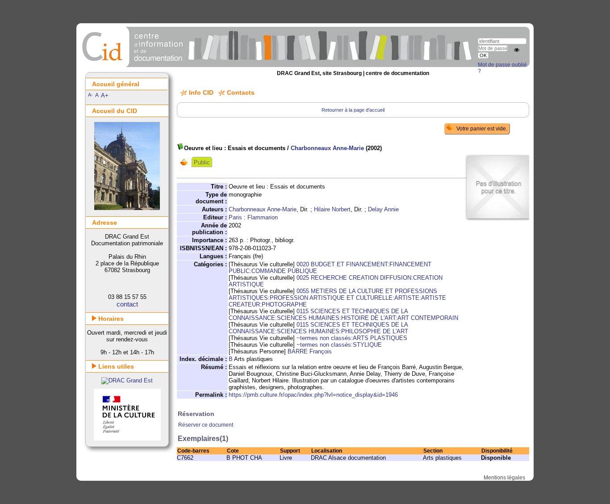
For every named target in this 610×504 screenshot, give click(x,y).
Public (202, 162)
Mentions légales (504, 478)
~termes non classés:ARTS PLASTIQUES (352, 338)
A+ (105, 95)
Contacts (241, 92)
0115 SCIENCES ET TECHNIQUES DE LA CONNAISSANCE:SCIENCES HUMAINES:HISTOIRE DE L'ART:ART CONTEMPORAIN (343, 314)
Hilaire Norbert (332, 209)
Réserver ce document (205, 425)
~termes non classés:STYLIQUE (339, 344)
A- (90, 94)
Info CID (201, 92)
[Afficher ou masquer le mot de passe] (516, 50)
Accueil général (115, 84)
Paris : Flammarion (253, 217)
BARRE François (310, 351)
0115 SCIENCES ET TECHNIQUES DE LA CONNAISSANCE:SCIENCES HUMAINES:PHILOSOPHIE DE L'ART (318, 328)
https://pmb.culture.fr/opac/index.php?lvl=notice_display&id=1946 (313, 394)
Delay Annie (383, 209)
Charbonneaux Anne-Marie (327, 148)
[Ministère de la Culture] (127, 438)
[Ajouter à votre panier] (186, 162)
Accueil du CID (114, 110)
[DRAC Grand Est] (127, 380)
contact (127, 304)
